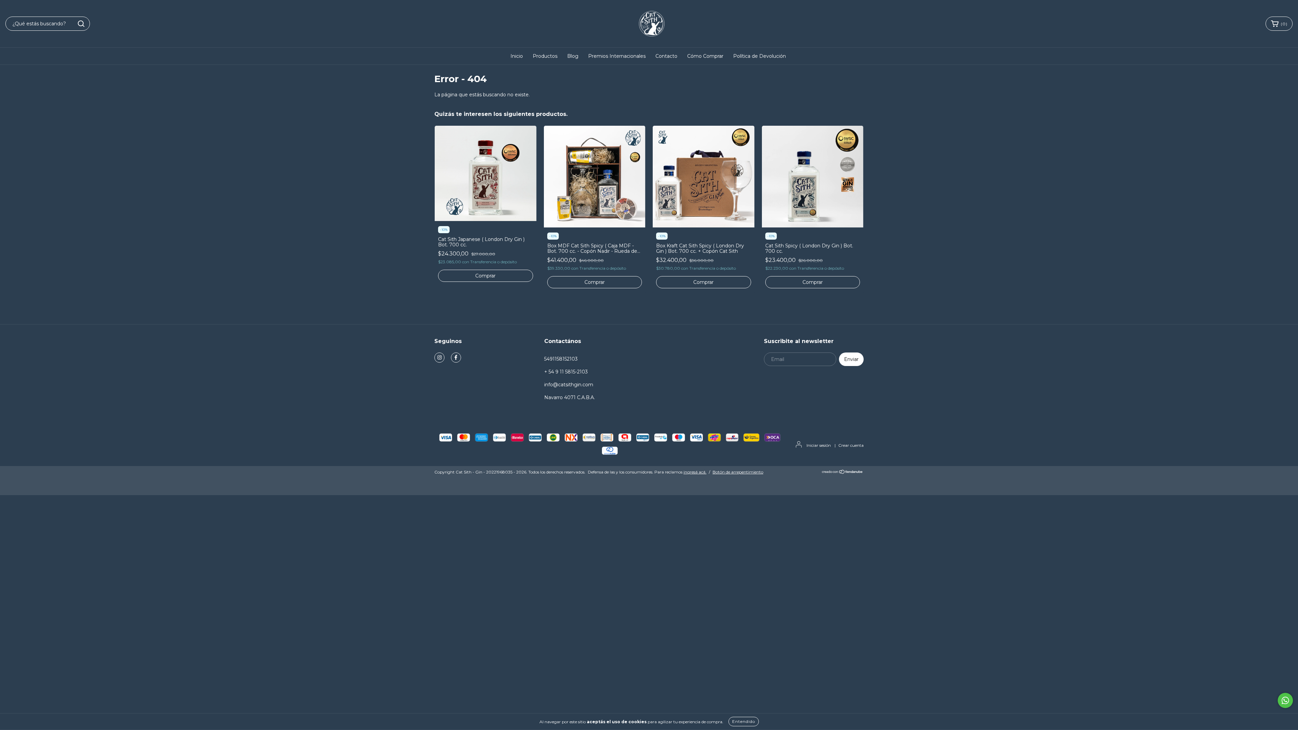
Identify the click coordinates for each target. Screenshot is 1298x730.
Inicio (516, 56)
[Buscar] (81, 24)
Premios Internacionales (617, 56)
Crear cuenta (851, 445)
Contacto (666, 56)
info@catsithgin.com (568, 385)
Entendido (743, 721)
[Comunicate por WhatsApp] (1285, 700)
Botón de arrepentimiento (738, 471)
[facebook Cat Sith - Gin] (456, 357)
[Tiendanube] (842, 472)
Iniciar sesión (819, 445)
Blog (572, 56)
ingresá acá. (694, 471)
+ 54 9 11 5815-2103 (566, 372)
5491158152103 (561, 359)
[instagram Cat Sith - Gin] (439, 357)
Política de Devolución (759, 56)
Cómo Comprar (705, 56)
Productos (545, 56)
